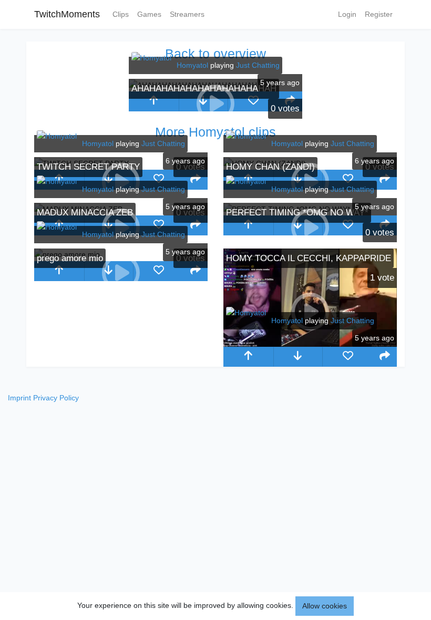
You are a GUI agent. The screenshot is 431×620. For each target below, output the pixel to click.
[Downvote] (298, 357)
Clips (120, 14)
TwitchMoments (67, 14)
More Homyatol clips (215, 132)
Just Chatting (258, 65)
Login (347, 14)
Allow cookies (324, 606)
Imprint (19, 398)
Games (149, 14)
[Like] (253, 101)
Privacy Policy (56, 398)
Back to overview (215, 53)
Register (379, 14)
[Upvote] (154, 101)
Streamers (187, 14)
